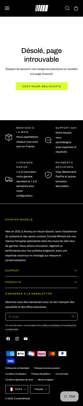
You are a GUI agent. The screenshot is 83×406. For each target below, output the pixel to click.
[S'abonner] (73, 316)
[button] (7, 8)
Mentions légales (45, 380)
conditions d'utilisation (50, 325)
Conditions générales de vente (19, 380)
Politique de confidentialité (17, 368)
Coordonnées (62, 374)
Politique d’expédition (40, 374)
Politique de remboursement (47, 368)
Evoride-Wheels (22, 398)
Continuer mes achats (41, 86)
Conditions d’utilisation (15, 374)
